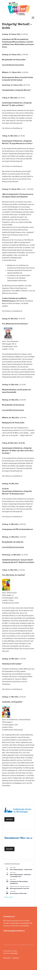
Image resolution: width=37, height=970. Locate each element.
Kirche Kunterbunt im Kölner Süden (18, 893)
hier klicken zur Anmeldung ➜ (12, 128)
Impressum (15, 958)
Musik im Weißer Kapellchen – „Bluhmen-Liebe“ (21, 869)
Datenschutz (7, 958)
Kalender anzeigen (8, 897)
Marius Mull (14, 953)
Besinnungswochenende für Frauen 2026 (19, 888)
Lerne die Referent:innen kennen (13, 65)
